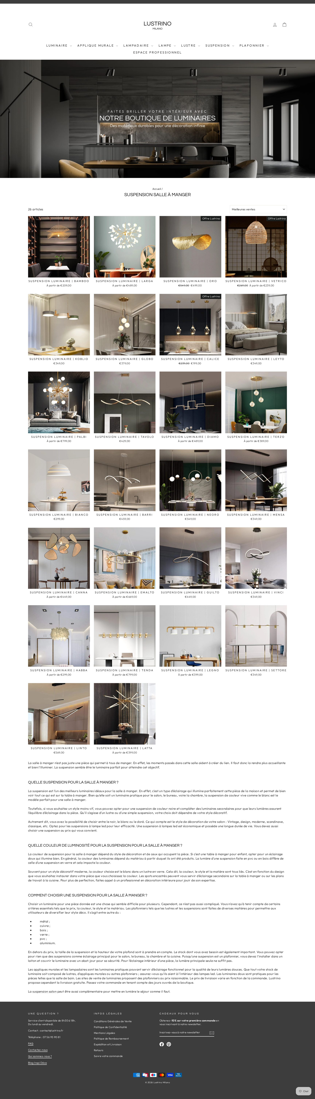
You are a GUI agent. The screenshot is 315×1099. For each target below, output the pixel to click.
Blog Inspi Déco (37, 1062)
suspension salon (44, 991)
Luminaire (57, 45)
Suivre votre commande (108, 1056)
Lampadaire (136, 45)
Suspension (218, 45)
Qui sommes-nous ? (40, 1056)
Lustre (189, 45)
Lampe (166, 45)
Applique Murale (96, 45)
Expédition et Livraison (108, 1044)
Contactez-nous (38, 1050)
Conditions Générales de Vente (113, 1021)
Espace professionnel (157, 52)
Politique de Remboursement (111, 1038)
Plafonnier (253, 45)
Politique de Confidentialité (110, 1027)
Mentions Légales (104, 1033)
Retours (98, 1050)
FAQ (30, 1043)
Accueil (156, 189)
